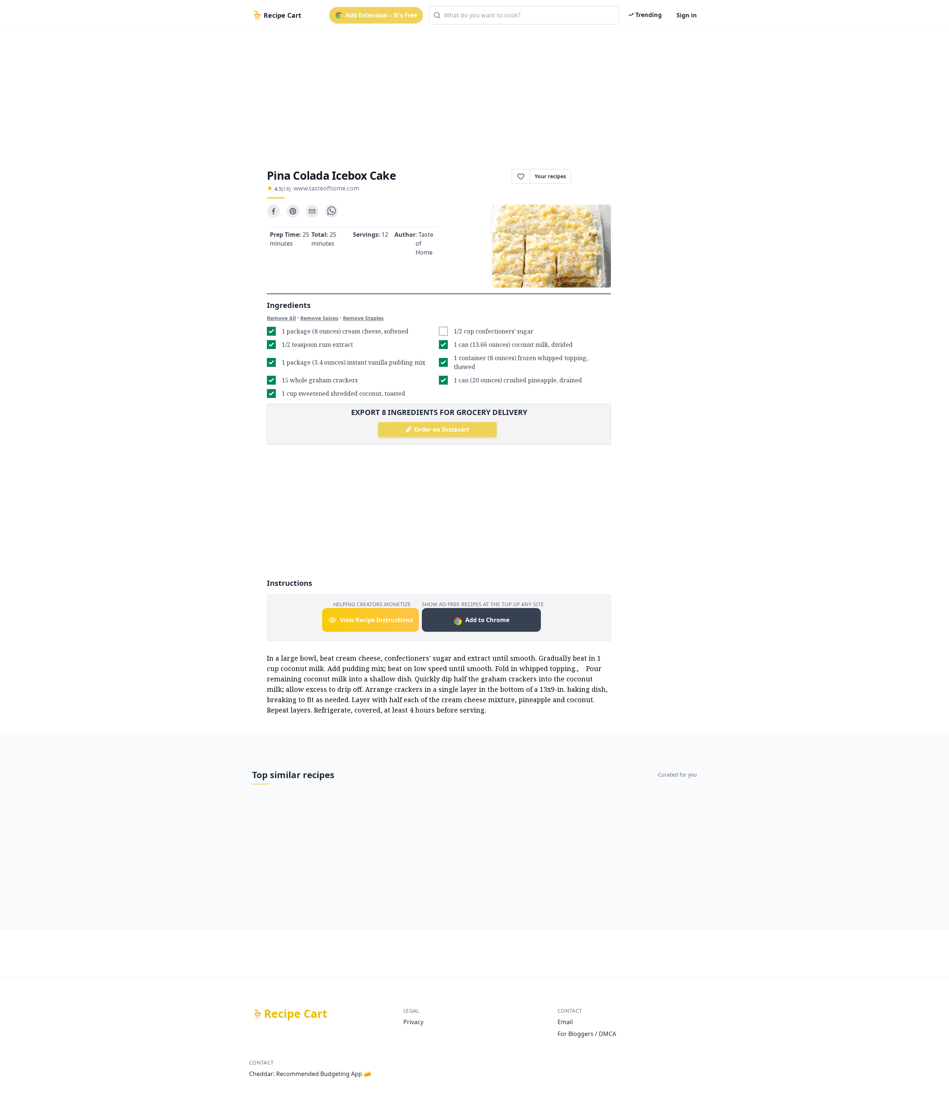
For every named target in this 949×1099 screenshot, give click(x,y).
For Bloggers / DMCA (587, 1034)
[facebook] (273, 211)
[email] (312, 211)
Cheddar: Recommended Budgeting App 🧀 (310, 1074)
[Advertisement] (471, 93)
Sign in (687, 15)
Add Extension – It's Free (381, 15)
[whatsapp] (331, 211)
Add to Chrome (487, 620)
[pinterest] (293, 211)
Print (594, 176)
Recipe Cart (295, 1013)
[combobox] (524, 15)
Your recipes (550, 176)
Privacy (413, 1022)
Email (565, 1022)
